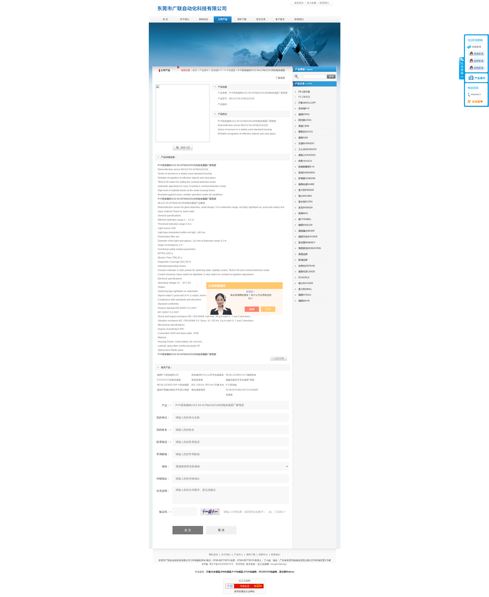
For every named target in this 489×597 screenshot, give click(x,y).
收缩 (461, 68)
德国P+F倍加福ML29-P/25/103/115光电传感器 (169, 377)
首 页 (165, 19)
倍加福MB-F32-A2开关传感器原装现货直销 (207, 377)
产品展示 (204, 70)
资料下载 (241, 19)
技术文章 (261, 19)
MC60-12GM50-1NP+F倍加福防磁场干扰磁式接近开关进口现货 (173, 387)
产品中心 (238, 554)
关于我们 (184, 19)
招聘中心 (263, 554)
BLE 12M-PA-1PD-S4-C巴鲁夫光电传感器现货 (207, 387)
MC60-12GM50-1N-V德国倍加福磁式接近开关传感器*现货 (241, 377)
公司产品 (222, 19)
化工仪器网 (244, 580)
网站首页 (213, 554)
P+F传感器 (229, 70)
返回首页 (299, 3)
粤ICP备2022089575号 (221, 564)
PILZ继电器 (304, 96)
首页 (194, 70)
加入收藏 (311, 3)
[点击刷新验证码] (210, 512)
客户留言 (280, 19)
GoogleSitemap (278, 564)
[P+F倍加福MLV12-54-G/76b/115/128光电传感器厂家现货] (183, 147)
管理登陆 (240, 564)
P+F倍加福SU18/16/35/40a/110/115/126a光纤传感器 (242, 389)
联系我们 (324, 3)
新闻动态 (203, 19)
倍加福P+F (216, 70)
